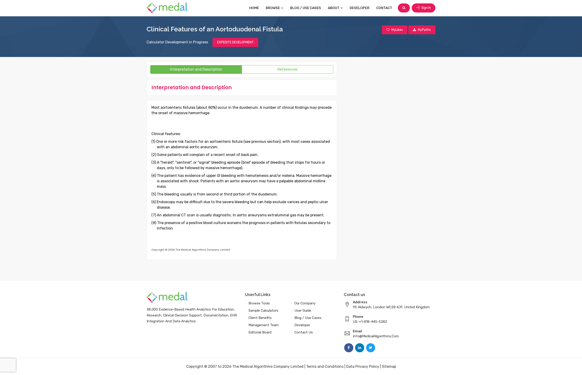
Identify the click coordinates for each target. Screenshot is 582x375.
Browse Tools (259, 303)
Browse (273, 8)
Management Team (263, 325)
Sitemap (389, 366)
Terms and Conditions (325, 366)
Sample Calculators (263, 310)
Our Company (305, 303)
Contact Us (303, 332)
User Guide (302, 310)
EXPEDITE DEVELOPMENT (235, 42)
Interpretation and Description (196, 69)
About (334, 8)
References (287, 69)
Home (254, 8)
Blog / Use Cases (305, 8)
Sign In (426, 8)
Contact (384, 8)
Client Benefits (260, 318)
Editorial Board (259, 332)
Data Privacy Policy (362, 366)
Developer (359, 8)
